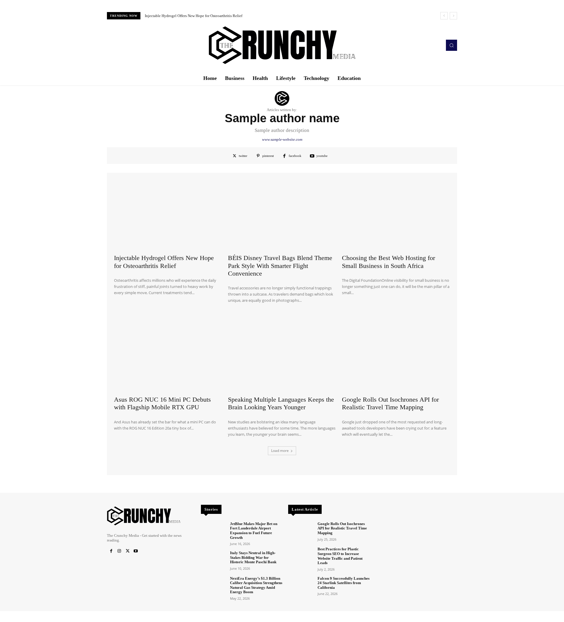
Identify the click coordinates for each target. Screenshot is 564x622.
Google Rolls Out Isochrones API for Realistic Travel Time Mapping (390, 403)
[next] (453, 15)
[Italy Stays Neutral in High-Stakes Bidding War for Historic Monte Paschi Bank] (213, 560)
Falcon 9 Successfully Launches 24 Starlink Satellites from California (344, 583)
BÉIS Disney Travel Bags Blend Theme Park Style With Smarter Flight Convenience (213, 16)
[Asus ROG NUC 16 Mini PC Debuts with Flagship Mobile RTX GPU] (168, 355)
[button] (451, 45)
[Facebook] (111, 551)
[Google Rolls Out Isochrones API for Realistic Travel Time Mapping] (396, 355)
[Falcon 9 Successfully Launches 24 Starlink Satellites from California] (300, 586)
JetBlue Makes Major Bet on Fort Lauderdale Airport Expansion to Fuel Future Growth (253, 531)
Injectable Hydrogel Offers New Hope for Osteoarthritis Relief (164, 261)
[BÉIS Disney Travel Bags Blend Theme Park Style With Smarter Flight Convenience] (282, 214)
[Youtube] (136, 551)
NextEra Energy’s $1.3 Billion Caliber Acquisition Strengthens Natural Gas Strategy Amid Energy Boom (256, 585)
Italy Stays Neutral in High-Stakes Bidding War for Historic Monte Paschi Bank (253, 557)
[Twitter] (127, 551)
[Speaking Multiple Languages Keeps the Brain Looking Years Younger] (282, 355)
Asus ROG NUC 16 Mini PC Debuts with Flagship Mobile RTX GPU (162, 403)
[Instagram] (119, 551)
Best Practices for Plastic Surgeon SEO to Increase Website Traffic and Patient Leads (340, 556)
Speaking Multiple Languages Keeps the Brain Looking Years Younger (281, 403)
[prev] (444, 15)
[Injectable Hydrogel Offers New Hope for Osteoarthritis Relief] (168, 214)
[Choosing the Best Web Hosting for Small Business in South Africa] (396, 214)
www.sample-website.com (282, 139)
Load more (280, 450)
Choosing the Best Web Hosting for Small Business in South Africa (388, 261)
